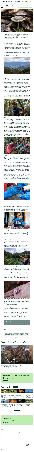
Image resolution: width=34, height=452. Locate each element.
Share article (25, 7)
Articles (20, 1)
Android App (27, 443)
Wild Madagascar (20, 433)
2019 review (5, 175)
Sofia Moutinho (5, 7)
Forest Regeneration (21, 334)
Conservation (10, 333)
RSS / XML (27, 445)
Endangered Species (7, 334)
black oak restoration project (26, 178)
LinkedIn (27, 433)
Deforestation (22, 333)
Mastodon (27, 442)
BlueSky (27, 441)
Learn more (5, 380)
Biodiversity (6, 333)
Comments (20, 7)
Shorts (23, 1)
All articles (15, 386)
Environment (12, 334)
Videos (11, 1)
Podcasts (14, 1)
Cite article (30, 7)
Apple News (27, 444)
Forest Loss (16, 334)
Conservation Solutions (16, 333)
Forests (27, 334)
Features (9, 1)
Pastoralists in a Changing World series (26, 365)
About (10, 433)
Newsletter (5, 422)
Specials (17, 1)
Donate (26, 1)
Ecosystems (26, 333)
